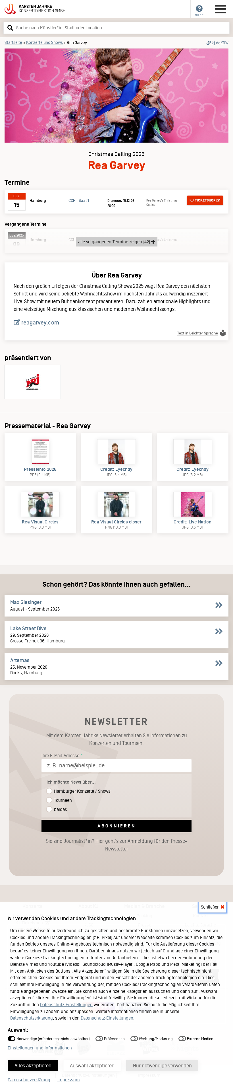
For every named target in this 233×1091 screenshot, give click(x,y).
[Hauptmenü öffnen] (220, 9)
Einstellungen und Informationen (40, 1047)
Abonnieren (116, 825)
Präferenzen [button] (114, 1039)
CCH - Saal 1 (78, 200)
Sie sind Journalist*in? (116, 845)
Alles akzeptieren (32, 1066)
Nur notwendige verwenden (162, 1066)
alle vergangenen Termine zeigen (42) (114, 241)
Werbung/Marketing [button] (155, 1039)
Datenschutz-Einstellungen (66, 1004)
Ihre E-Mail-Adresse (60, 755)
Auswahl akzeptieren (92, 1066)
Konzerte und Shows (44, 42)
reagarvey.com (39, 322)
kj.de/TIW (219, 43)
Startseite (13, 42)
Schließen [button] (211, 907)
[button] (9, 27)
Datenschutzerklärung (31, 1018)
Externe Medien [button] (199, 1039)
